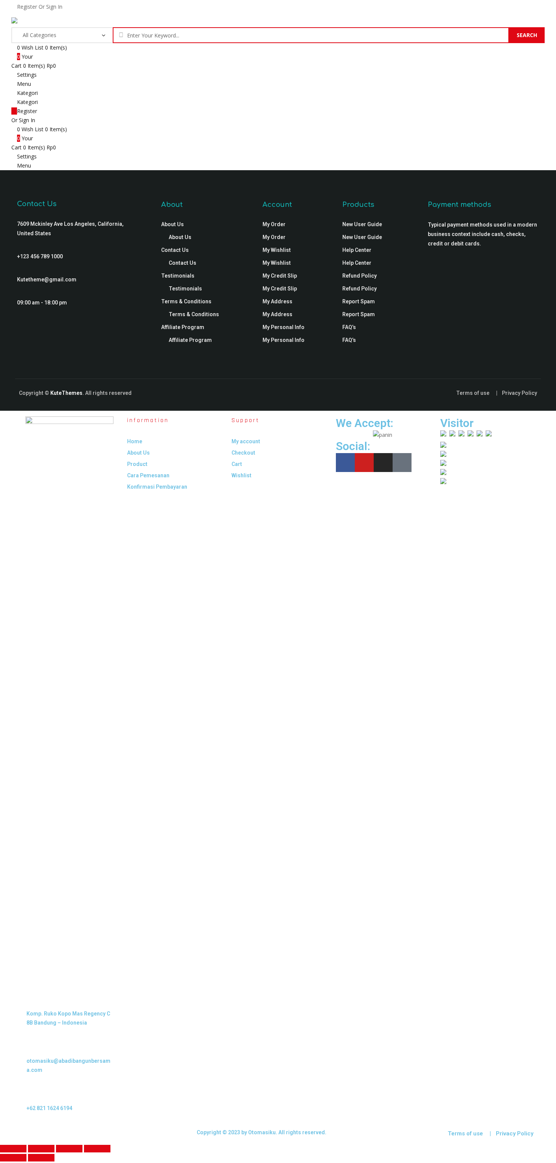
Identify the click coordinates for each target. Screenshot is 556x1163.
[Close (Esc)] (97, 1148)
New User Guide (362, 224)
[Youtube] (364, 462)
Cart (236, 464)
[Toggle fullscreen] (41, 1148)
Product (137, 464)
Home (134, 441)
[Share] (69, 1148)
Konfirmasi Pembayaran (157, 487)
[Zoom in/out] (13, 1148)
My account (245, 441)
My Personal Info (283, 327)
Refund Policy (359, 276)
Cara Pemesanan (148, 475)
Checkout (243, 453)
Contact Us (175, 250)
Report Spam (358, 301)
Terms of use (472, 393)
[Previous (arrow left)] (13, 1157)
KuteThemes (66, 393)
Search (527, 35)
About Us (172, 224)
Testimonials (177, 276)
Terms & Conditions (186, 301)
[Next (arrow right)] (41, 1157)
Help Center (356, 250)
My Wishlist (276, 250)
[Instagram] (383, 462)
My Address (277, 301)
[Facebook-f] (345, 462)
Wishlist (241, 475)
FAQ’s (349, 327)
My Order (274, 224)
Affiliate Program (182, 327)
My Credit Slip (279, 276)
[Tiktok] (402, 462)
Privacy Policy (519, 393)
